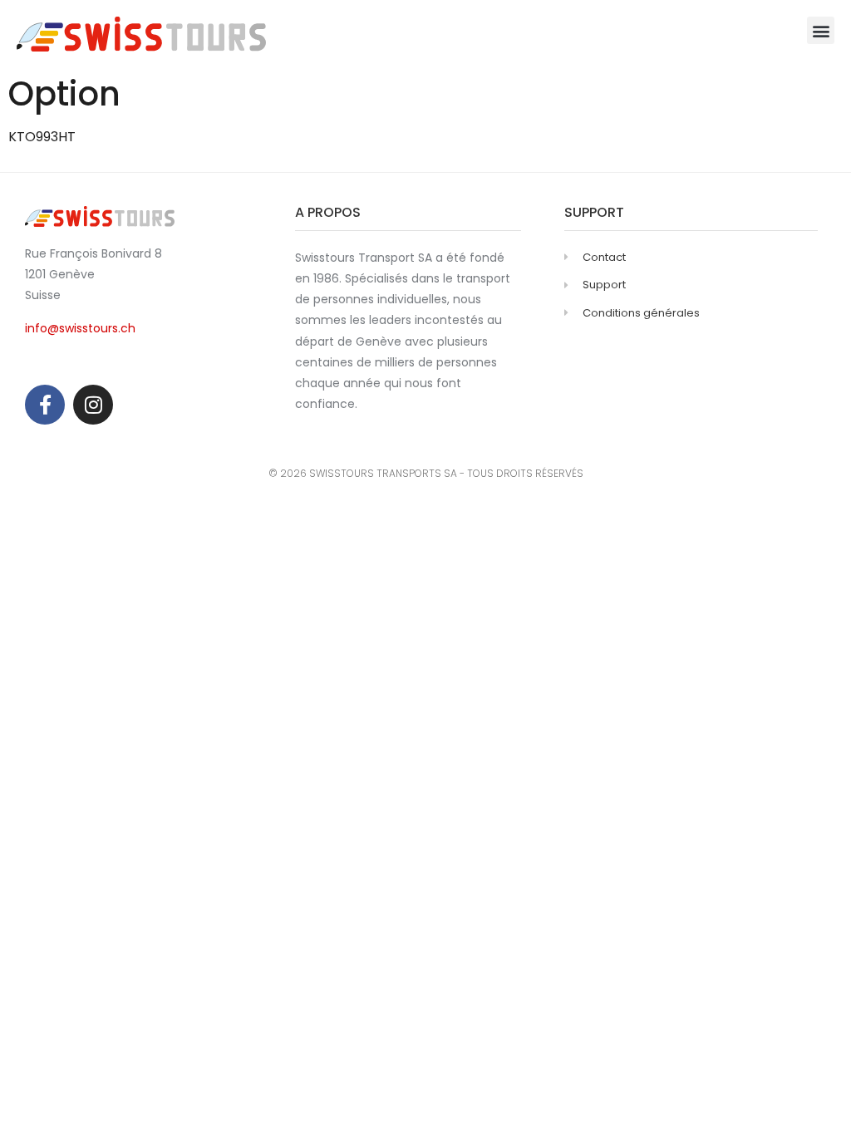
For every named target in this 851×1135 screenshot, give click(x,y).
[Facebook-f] (45, 405)
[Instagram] (93, 405)
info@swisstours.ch (80, 328)
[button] (820, 30)
